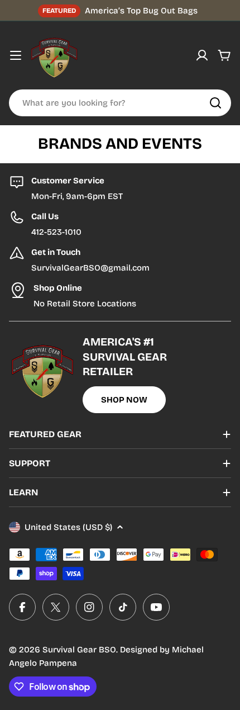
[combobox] (120, 102)
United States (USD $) (68, 527)
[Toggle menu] (15, 55)
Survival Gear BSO (79, 650)
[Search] (215, 103)
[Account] (202, 55)
